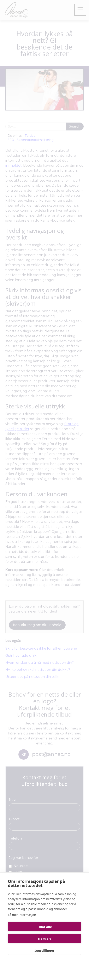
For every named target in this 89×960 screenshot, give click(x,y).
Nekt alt (44, 938)
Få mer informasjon (22, 915)
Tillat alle (44, 927)
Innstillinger (44, 950)
